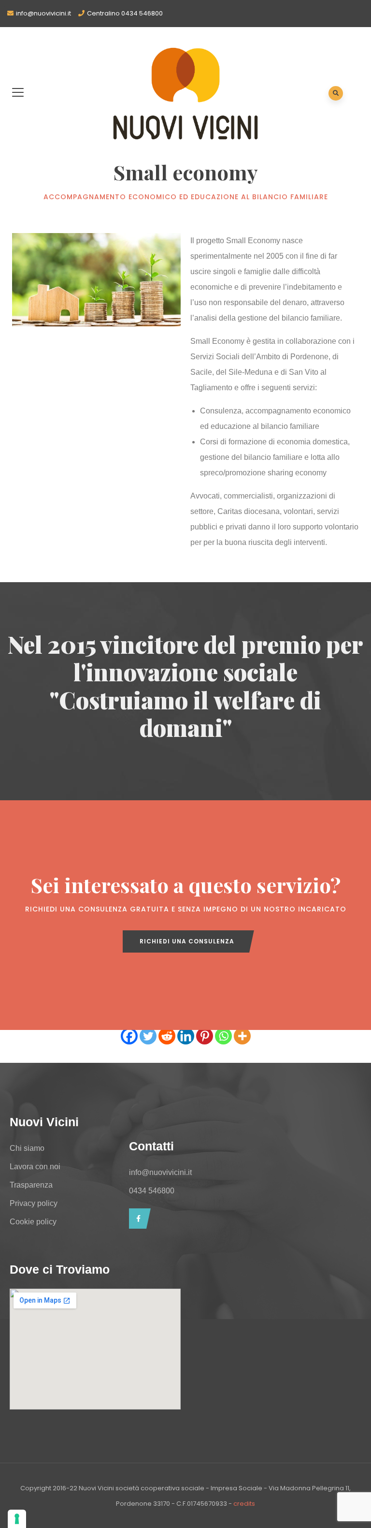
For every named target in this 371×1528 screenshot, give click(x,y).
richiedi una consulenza (187, 941)
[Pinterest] (204, 1036)
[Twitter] (148, 1036)
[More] (242, 1036)
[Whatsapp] (223, 1036)
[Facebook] (129, 1036)
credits (244, 1503)
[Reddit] (166, 1036)
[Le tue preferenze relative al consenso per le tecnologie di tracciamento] (17, 1519)
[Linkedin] (185, 1036)
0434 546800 (151, 1191)
